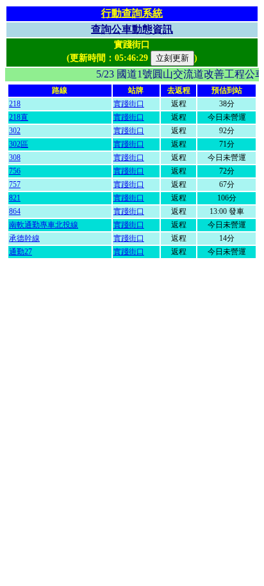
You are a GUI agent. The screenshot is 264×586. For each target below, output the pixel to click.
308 (15, 157)
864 (15, 211)
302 (15, 130)
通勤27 (20, 251)
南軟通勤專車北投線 (43, 224)
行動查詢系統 (132, 13)
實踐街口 (128, 103)
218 (15, 103)
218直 (18, 117)
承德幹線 (24, 238)
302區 (18, 144)
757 (15, 184)
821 (15, 197)
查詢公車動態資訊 (132, 29)
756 (15, 171)
